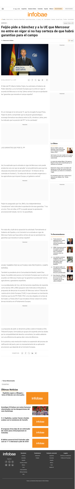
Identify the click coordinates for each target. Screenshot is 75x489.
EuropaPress (5, 384)
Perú (23, 467)
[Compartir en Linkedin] (39, 80)
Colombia (40, 8)
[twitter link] (9, 462)
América (23, 455)
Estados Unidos (32, 8)
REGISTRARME (58, 8)
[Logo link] (37, 14)
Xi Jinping (38, 19)
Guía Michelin (71, 19)
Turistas (65, 19)
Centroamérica (23, 469)
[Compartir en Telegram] (42, 80)
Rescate (53, 19)
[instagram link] (12, 462)
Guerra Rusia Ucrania (30, 19)
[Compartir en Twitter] (35, 80)
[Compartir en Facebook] (32, 80)
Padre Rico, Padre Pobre (19, 19)
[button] (2, 8)
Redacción (37, 455)
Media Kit (51, 467)
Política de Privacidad (66, 458)
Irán (42, 19)
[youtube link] (6, 465)
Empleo (37, 458)
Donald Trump (59, 19)
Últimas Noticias (23, 472)
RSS (23, 474)
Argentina (24, 8)
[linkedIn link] (12, 465)
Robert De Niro (9, 19)
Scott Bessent (47, 19)
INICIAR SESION (69, 8)
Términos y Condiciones (65, 455)
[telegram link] (9, 465)
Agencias (4, 23)
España (46, 8)
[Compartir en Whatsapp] (28, 80)
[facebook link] (6, 462)
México (51, 8)
